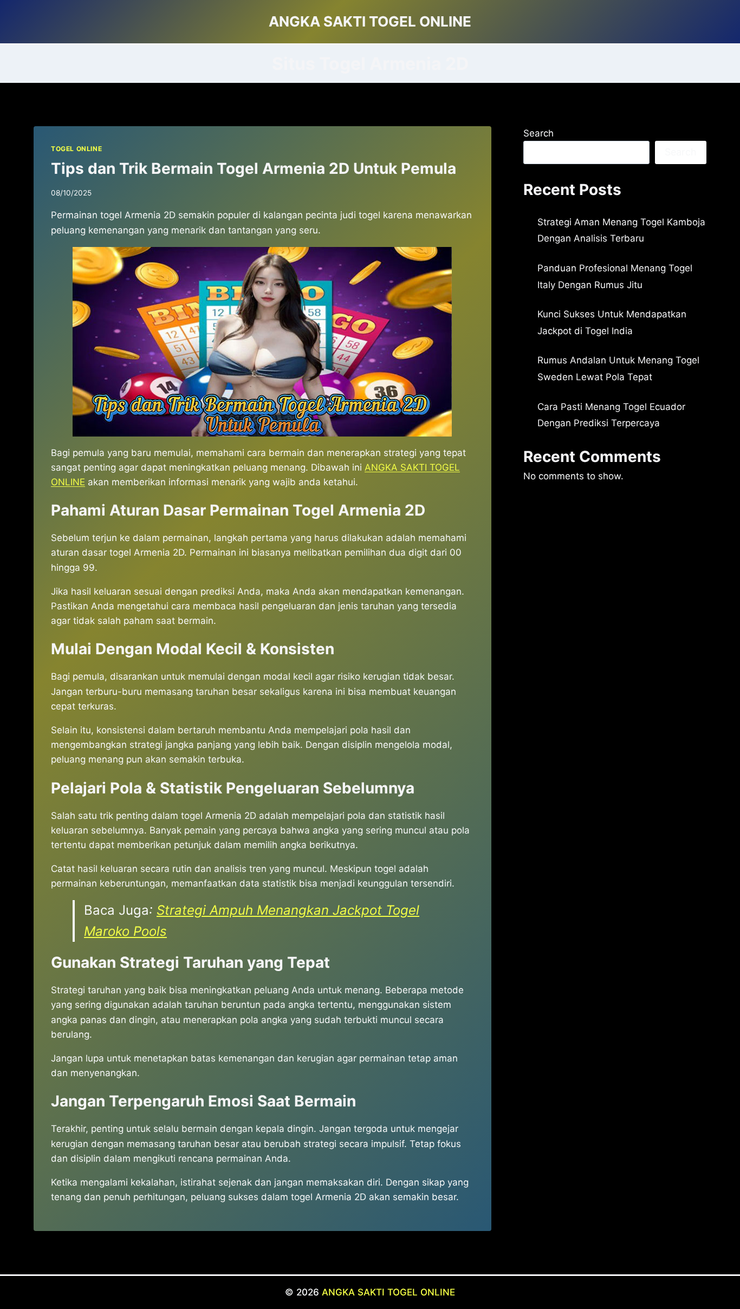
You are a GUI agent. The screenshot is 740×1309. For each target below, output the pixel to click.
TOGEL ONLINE (76, 149)
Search (538, 133)
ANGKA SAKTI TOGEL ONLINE (388, 1292)
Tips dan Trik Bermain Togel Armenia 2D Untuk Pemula (253, 168)
